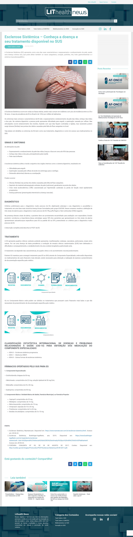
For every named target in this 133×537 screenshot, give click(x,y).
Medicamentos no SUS (61, 29)
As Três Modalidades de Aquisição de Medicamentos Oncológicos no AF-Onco (110, 117)
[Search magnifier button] (115, 21)
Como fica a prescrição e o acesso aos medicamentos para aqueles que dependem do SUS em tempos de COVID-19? (60, 497)
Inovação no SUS (78, 29)
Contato (113, 2)
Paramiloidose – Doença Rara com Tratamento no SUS (14, 495)
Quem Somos (104, 2)
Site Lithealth (92, 2)
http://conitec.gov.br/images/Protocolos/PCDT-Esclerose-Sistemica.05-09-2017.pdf (38, 448)
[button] (70, 62)
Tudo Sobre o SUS (24, 29)
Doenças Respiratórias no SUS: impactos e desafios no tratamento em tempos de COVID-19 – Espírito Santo (36, 496)
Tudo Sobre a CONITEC (41, 29)
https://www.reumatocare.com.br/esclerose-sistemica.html (65, 431)
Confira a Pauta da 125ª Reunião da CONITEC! (112, 140)
